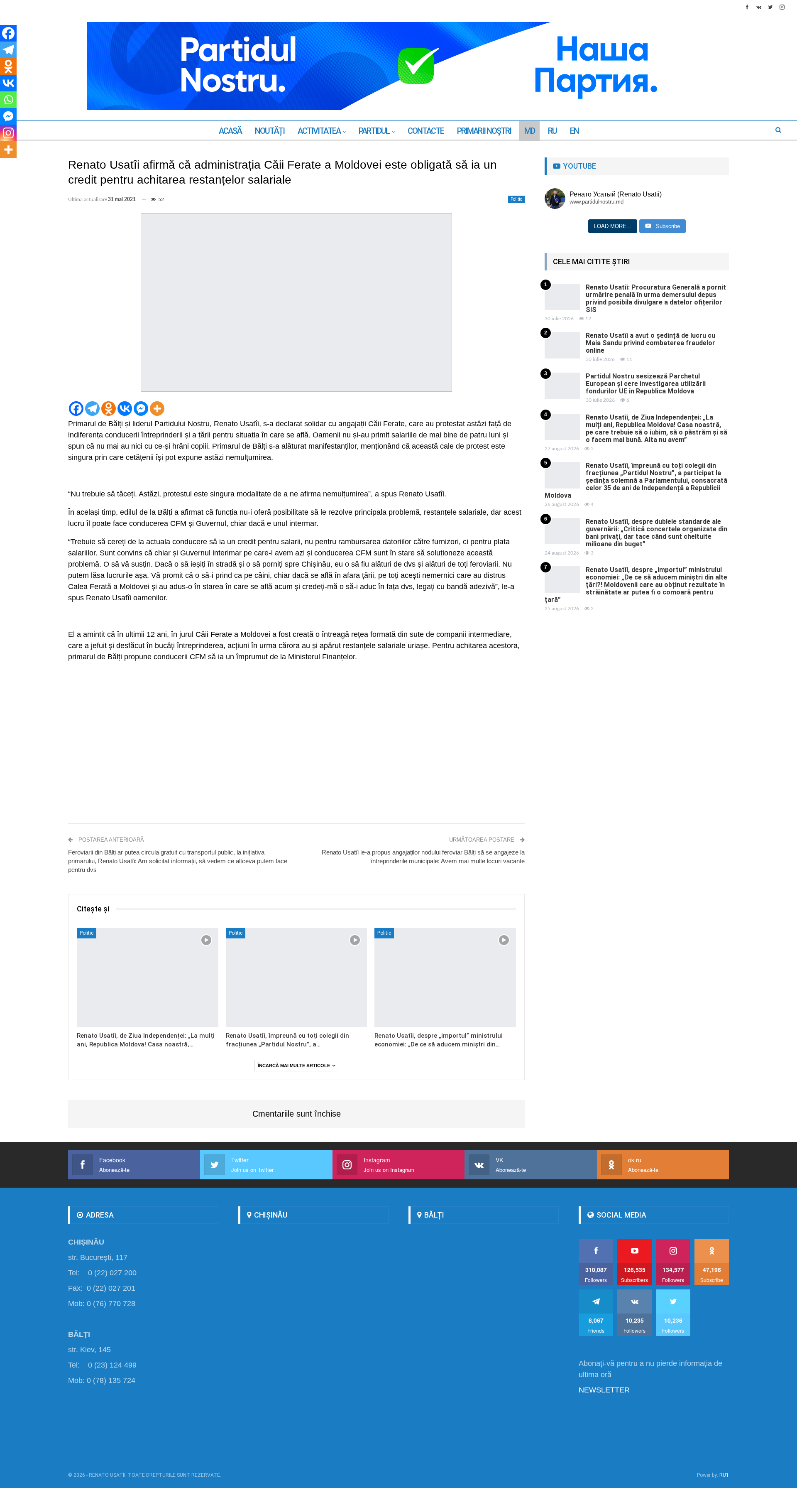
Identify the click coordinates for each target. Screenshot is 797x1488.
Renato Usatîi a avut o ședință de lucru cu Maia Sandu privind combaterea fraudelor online (650, 342)
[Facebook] (76, 408)
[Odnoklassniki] (108, 408)
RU (552, 131)
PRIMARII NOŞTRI (484, 131)
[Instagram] (8, 133)
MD (529, 131)
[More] (157, 408)
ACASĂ (230, 131)
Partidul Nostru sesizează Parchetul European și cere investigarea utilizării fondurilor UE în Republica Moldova (646, 383)
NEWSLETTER (604, 1390)
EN (574, 131)
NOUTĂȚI (269, 131)
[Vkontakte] (124, 408)
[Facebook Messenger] (141, 408)
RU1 (724, 1475)
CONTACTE (426, 131)
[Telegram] (92, 408)
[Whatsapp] (8, 99)
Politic (516, 199)
